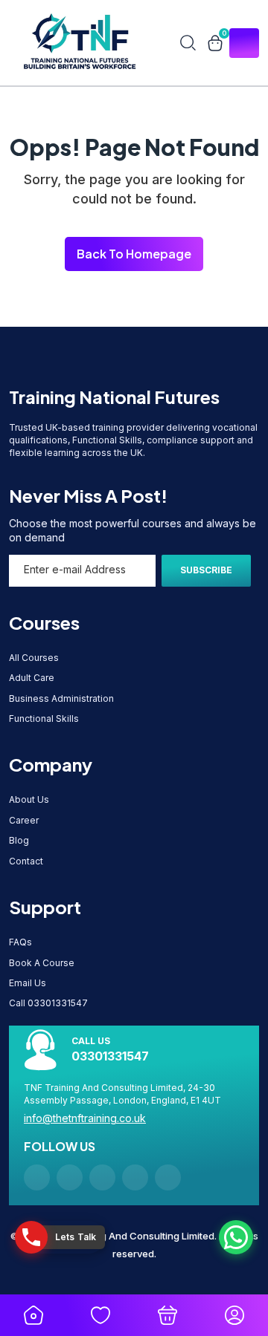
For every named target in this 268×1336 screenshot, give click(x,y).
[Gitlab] (37, 1177)
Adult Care (31, 677)
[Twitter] (135, 1177)
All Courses (34, 657)
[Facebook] (70, 1177)
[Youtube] (102, 1177)
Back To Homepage (134, 253)
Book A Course (41, 962)
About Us (29, 799)
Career (24, 820)
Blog (19, 840)
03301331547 (110, 1056)
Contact (26, 861)
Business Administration (61, 698)
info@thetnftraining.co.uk (85, 1118)
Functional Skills (44, 718)
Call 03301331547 (48, 1002)
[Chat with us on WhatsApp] (236, 1237)
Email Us (27, 982)
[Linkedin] (168, 1177)
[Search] (187, 43)
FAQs (20, 942)
